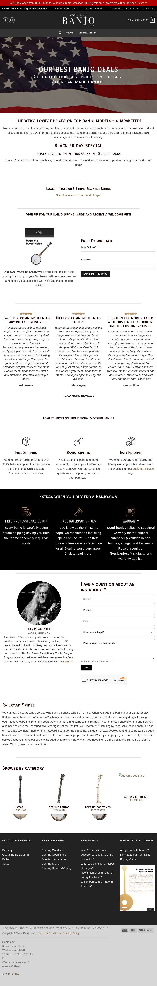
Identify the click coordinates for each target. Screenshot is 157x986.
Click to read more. (78, 553)
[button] (145, 20)
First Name (86, 260)
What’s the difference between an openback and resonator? (97, 854)
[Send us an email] (12, 20)
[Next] (154, 798)
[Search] (60, 33)
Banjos (69, 32)
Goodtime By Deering (15, 854)
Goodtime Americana (54, 859)
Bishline (7, 859)
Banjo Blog (132, 8)
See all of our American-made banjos (78, 195)
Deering (7, 850)
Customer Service (92, 8)
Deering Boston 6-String (56, 868)
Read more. (67, 661)
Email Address (88, 247)
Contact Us (149, 8)
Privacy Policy (71, 933)
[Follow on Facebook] (5, 20)
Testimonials (115, 8)
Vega (5, 863)
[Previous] (2, 798)
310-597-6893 (62, 8)
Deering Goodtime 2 (54, 854)
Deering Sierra (50, 863)
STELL (15, 973)
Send (86, 667)
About (76, 8)
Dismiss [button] (142, 3)
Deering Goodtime (53, 850)
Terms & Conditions (49, 933)
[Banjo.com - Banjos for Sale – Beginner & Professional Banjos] (79, 20)
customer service (143, 468)
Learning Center (87, 32)
